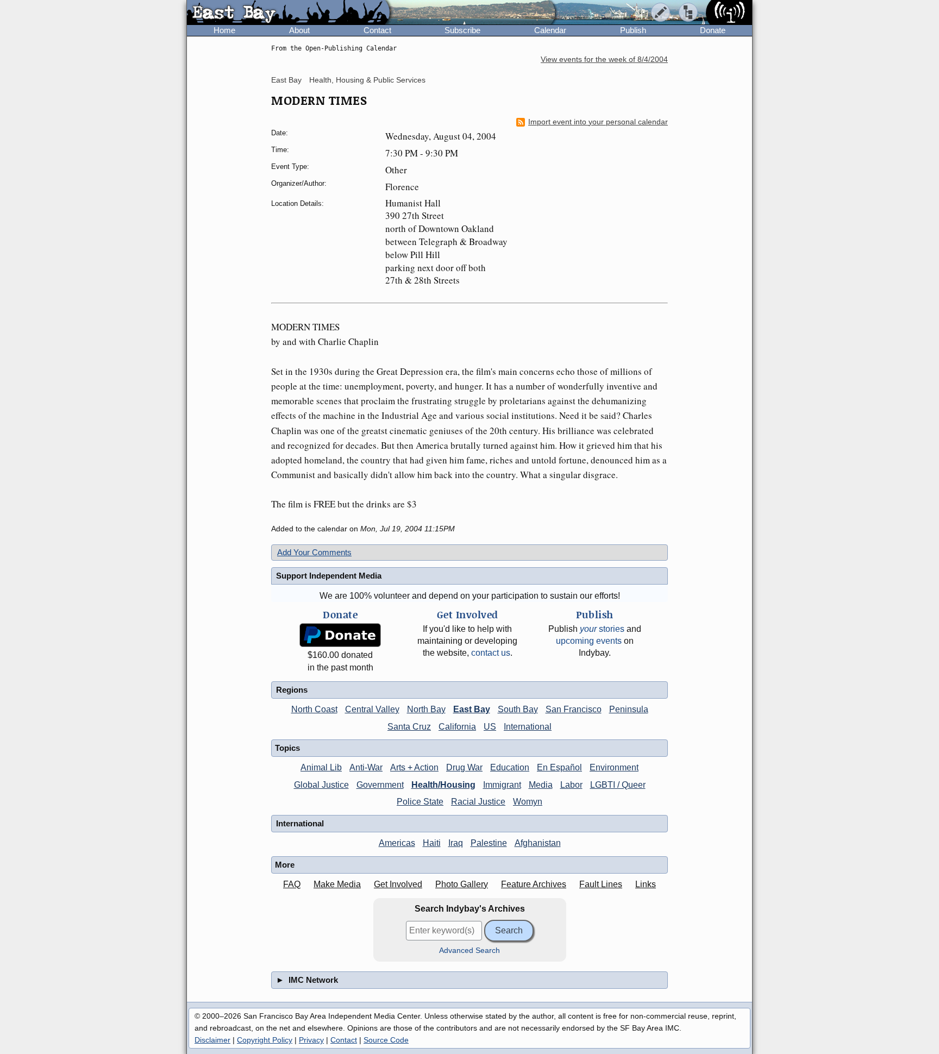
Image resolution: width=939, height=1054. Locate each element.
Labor (571, 784)
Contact (377, 30)
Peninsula (628, 709)
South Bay (518, 709)
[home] (288, 13)
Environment (614, 767)
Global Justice (321, 784)
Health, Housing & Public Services (367, 80)
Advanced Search (469, 950)
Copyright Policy (264, 1040)
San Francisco (574, 709)
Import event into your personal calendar (598, 122)
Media (541, 784)
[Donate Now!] (340, 635)
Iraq (455, 843)
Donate (712, 30)
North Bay (426, 709)
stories (602, 628)
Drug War (464, 767)
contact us (490, 652)
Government (380, 784)
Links (645, 884)
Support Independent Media (328, 575)
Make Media (337, 884)
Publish (633, 30)
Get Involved (398, 884)
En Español (559, 767)
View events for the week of (604, 59)
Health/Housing (443, 784)
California (457, 726)
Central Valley (372, 709)
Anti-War (366, 767)
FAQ (292, 884)
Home (224, 30)
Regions (292, 689)
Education (509, 767)
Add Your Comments (314, 552)
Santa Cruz (409, 726)
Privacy (311, 1040)
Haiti (432, 843)
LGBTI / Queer (618, 784)
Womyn (527, 801)
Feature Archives (533, 884)
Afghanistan (538, 843)
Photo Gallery (461, 884)
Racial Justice (478, 801)
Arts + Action (414, 767)
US (490, 726)
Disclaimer (212, 1040)
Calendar (550, 30)
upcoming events (589, 640)
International (528, 726)
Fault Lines (600, 884)
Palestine (489, 843)
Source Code (386, 1040)
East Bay (286, 80)
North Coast (314, 709)
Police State (420, 801)
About (299, 30)
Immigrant (502, 784)
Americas (397, 843)
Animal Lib (321, 767)
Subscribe (462, 30)
